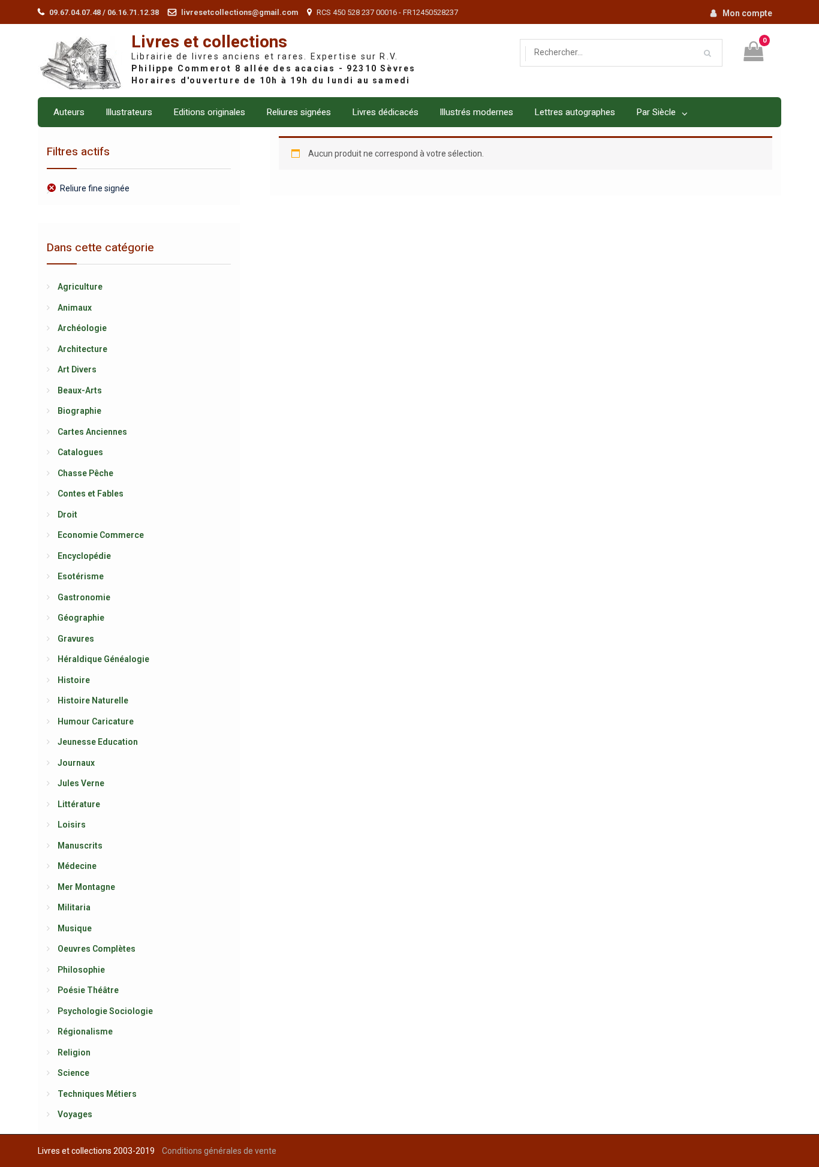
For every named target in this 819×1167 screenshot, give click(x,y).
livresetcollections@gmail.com (239, 12)
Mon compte (747, 13)
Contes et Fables (91, 493)
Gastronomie (84, 597)
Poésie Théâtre (88, 990)
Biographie (79, 411)
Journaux (76, 763)
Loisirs (72, 824)
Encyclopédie (84, 556)
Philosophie (81, 969)
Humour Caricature (96, 721)
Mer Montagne (86, 887)
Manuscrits (80, 845)
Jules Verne (81, 783)
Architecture (82, 349)
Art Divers (77, 369)
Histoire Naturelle (93, 700)
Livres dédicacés (385, 112)
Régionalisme (85, 1031)
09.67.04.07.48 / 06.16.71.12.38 (104, 12)
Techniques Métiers (97, 1094)
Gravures (76, 638)
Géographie (81, 617)
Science (73, 1073)
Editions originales (209, 112)
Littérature (79, 804)
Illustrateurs (129, 112)
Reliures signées (298, 112)
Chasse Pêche (85, 473)
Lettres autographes (574, 112)
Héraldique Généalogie (103, 659)
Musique (75, 928)
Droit (67, 514)
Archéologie (82, 328)
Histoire (74, 680)
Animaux (75, 307)
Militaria (74, 907)
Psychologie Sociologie (105, 1011)
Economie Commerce (101, 535)
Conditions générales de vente (219, 1151)
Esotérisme (81, 576)
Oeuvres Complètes (97, 949)
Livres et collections (209, 42)
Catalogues (80, 452)
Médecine (77, 866)
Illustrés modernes (476, 112)
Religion (74, 1052)
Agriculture (80, 286)
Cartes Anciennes (92, 432)
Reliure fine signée (95, 188)
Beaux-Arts (80, 390)
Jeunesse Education (98, 742)
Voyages (75, 1114)
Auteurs (69, 112)
